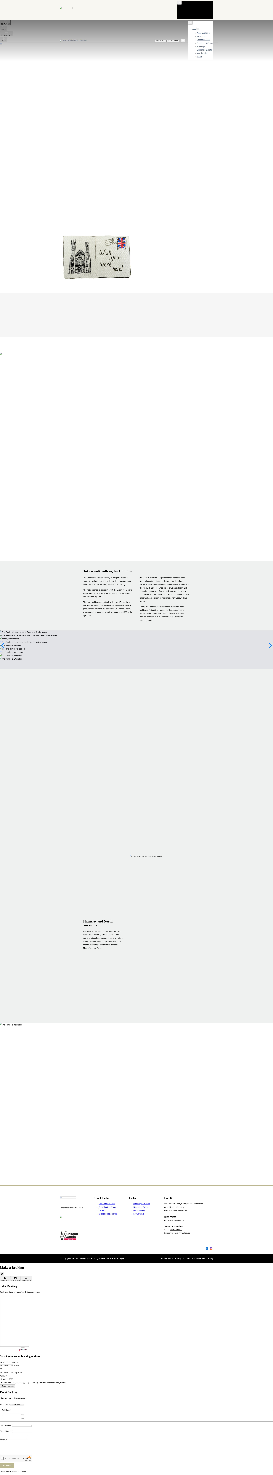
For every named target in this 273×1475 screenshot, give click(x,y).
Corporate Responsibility (202, 1258)
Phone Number (6, 1431)
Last (22, 1418)
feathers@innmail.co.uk (174, 1220)
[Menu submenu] (197, 29)
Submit (7, 1465)
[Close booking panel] (2, 1274)
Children (4, 1379)
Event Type (5, 1404)
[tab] (5, 1278)
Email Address (6, 1425)
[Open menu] (183, 40)
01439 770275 (170, 1217)
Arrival (16, 1365)
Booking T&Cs (166, 1258)
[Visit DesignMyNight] (23, 1349)
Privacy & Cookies (182, 1258)
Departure (18, 1372)
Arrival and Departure (10, 1362)
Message (4, 1439)
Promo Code (5, 1383)
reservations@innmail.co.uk (178, 1233)
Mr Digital (120, 1258)
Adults (3, 1376)
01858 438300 (176, 1230)
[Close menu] (179, 3)
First (22, 1415)
